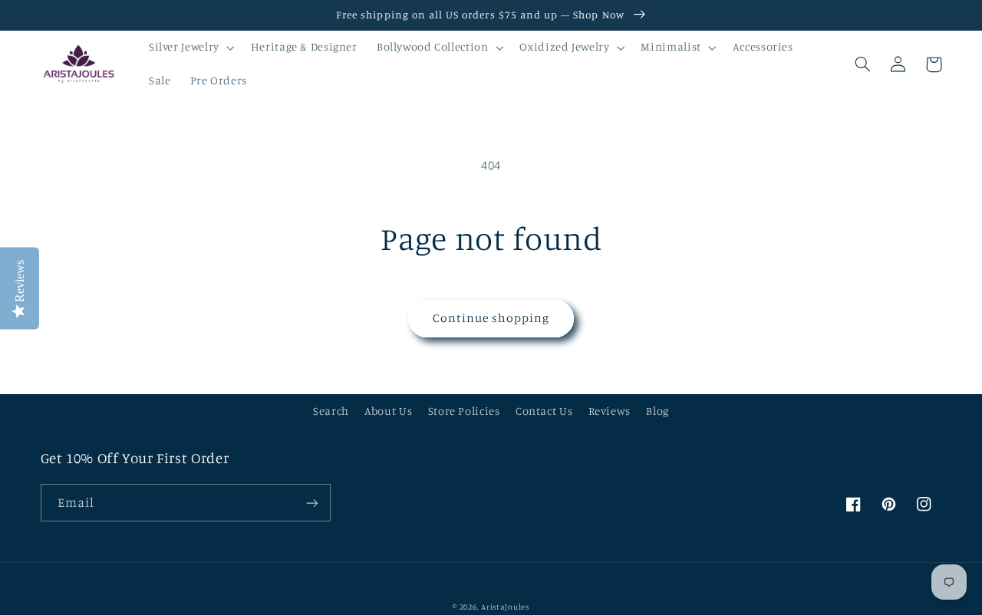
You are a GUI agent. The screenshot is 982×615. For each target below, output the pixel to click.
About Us (388, 410)
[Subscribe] (311, 502)
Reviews (609, 410)
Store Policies (464, 410)
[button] (190, 47)
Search (331, 410)
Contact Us (544, 410)
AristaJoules (505, 606)
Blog (657, 410)
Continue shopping (491, 318)
